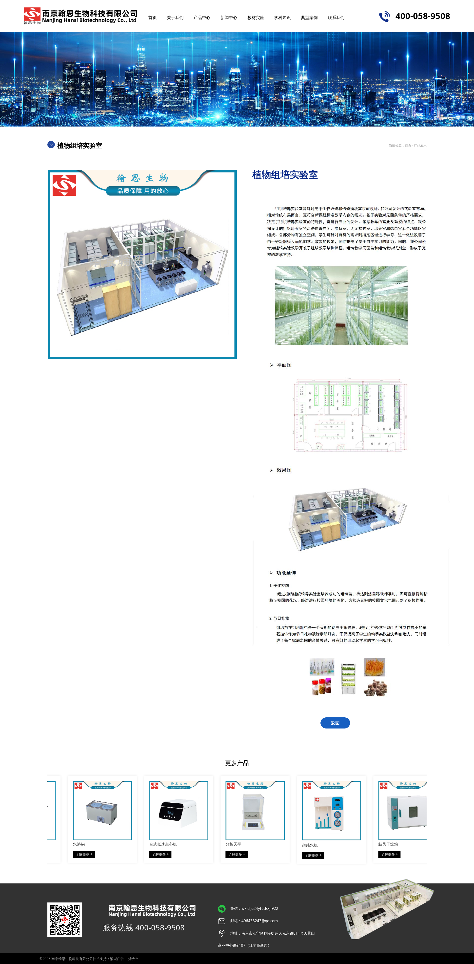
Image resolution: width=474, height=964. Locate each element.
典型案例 (309, 17)
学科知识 (282, 17)
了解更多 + (66, 854)
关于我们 (175, 17)
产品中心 (202, 17)
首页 (152, 17)
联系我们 (336, 17)
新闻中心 (228, 17)
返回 (335, 723)
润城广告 (117, 958)
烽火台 (133, 958)
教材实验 (255, 17)
